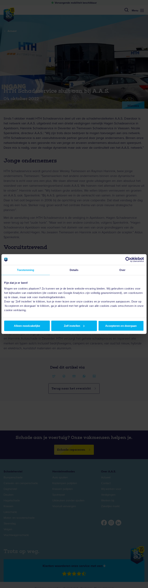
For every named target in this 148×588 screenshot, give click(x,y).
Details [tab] (74, 269)
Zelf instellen (72, 325)
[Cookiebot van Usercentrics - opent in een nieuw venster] (128, 259)
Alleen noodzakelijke (27, 325)
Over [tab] (122, 269)
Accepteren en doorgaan (121, 325)
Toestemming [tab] (25, 269)
